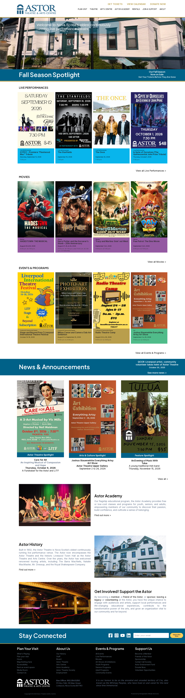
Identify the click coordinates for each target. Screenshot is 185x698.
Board (58, 659)
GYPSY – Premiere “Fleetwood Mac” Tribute (35, 153)
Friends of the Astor (143, 656)
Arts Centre (61, 664)
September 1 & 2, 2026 (104, 246)
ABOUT (163, 9)
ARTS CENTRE (106, 9)
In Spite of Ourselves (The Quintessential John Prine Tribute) (149, 153)
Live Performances (104, 656)
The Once (100, 152)
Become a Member (143, 654)
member (115, 597)
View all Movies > (157, 261)
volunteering (111, 599)
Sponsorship (140, 659)
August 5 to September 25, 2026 (69, 337)
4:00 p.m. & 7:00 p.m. (27, 249)
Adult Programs (102, 670)
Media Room (22, 670)
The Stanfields (65, 152)
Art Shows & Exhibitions (106, 662)
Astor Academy (62, 667)
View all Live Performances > (151, 170)
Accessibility (22, 664)
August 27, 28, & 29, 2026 (67, 246)
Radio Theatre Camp (105, 332)
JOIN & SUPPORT (149, 9)
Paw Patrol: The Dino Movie (146, 241)
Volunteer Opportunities (145, 670)
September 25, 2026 (103, 157)
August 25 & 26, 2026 (27, 246)
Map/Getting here (24, 662)
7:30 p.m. (23, 159)
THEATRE (94, 9)
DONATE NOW (158, 4)
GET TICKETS (115, 4)
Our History (61, 654)
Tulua (144, 463)
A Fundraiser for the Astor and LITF (40, 470)
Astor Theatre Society (65, 670)
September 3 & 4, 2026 (141, 246)
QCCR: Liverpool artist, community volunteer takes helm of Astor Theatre (157, 364)
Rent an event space (26, 667)
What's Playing (23, 654)
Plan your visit (23, 656)
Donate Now (140, 667)
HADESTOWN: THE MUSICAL (34, 241)
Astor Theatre (62, 662)
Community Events (104, 673)
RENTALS (136, 9)
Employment (61, 673)
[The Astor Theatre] (33, 682)
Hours (19, 659)
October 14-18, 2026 (27, 337)
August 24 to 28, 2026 (104, 337)
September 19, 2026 (65, 157)
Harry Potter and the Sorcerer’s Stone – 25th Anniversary (73, 242)
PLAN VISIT (82, 9)
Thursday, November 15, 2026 (144, 468)
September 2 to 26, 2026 (142, 337)
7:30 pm (61, 159)
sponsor (151, 597)
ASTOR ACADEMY (122, 9)
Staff (58, 656)
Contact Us (21, 673)
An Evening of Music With (144, 460)
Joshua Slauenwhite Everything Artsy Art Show (148, 333)
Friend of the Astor (133, 597)
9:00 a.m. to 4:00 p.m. (103, 340)
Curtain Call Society (143, 662)
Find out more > (102, 515)
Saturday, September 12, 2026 (30, 157)
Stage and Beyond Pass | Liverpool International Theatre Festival (37, 333)
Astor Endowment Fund (145, 664)
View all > (163, 479)
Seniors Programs (103, 667)
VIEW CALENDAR (136, 4)
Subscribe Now (176, 635)
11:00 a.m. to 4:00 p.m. (66, 340)
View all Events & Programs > (150, 353)
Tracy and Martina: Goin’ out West (112, 241)
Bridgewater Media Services (149, 694)
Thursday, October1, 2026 (142, 157)
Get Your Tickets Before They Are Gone (157, 77)
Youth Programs (102, 664)
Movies (99, 659)
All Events (100, 654)
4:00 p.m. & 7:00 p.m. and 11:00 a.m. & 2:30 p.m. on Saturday (73, 250)
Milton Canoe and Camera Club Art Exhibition (74, 333)
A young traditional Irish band (144, 466)
